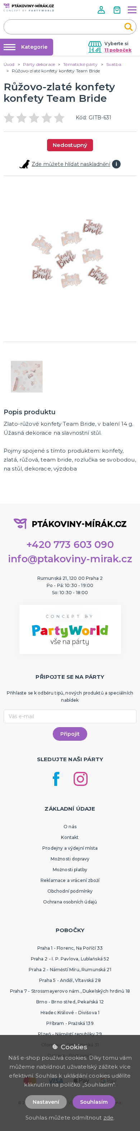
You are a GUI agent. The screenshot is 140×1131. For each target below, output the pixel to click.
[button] (102, 9)
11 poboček (117, 50)
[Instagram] (81, 779)
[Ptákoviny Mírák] (29, 7)
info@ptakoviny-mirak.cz (70, 559)
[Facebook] (56, 779)
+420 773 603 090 (70, 544)
